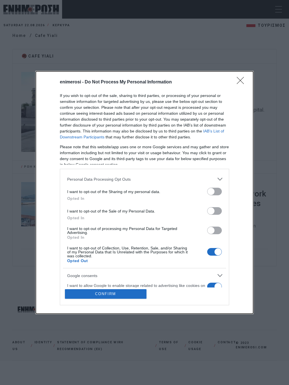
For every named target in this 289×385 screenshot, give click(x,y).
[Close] (242, 82)
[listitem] (144, 179)
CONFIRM (105, 294)
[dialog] (144, 192)
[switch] (214, 191)
